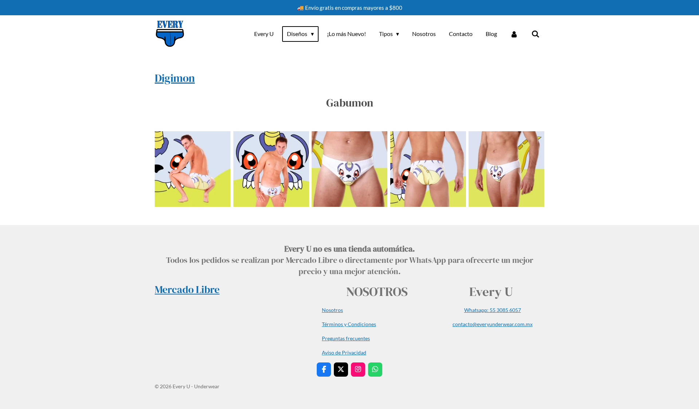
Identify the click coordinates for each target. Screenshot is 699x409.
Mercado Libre (187, 289)
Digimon (175, 78)
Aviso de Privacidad (344, 352)
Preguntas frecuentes (346, 338)
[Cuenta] (514, 33)
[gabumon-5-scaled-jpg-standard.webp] (506, 169)
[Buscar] (535, 33)
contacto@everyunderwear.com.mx (493, 324)
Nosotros (332, 310)
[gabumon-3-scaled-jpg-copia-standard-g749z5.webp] (349, 169)
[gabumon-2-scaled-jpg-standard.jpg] (271, 169)
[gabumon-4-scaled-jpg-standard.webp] (428, 169)
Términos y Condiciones (349, 324)
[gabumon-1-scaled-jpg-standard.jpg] (192, 169)
